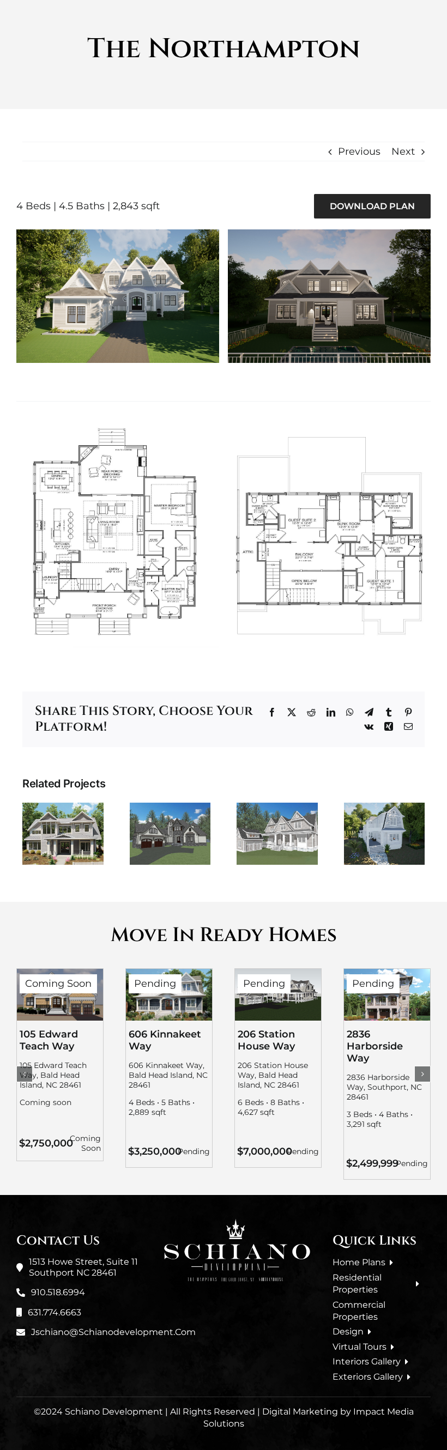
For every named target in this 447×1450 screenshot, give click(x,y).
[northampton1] (117, 234)
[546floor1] (117, 428)
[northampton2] (329, 234)
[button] (24, 1074)
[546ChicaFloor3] (329, 433)
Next (403, 151)
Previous (359, 151)
